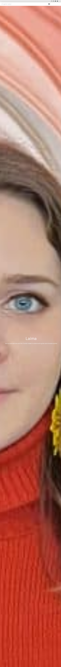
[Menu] (49, 4)
